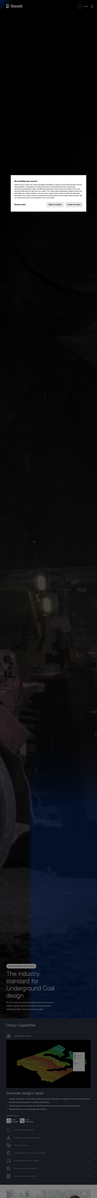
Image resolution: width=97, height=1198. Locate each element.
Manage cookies (20, 204)
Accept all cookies (74, 204)
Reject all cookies (55, 204)
